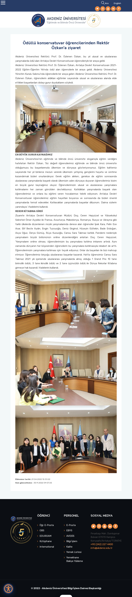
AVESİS (70, 535)
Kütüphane (46, 541)
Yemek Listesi (73, 552)
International (47, 546)
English (117, 3)
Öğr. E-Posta (47, 525)
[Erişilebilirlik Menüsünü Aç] (8, 588)
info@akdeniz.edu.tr (101, 548)
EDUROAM (45, 535)
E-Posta (71, 525)
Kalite (69, 546)
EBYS (69, 530)
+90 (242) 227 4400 (102, 544)
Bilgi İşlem (71, 541)
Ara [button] (106, 3)
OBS (42, 530)
